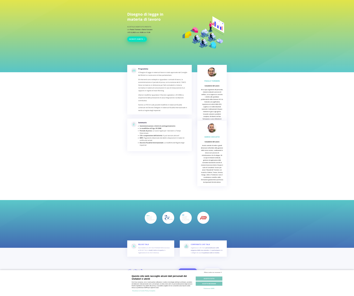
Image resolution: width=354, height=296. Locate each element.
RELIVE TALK (143, 244)
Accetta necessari (209, 283)
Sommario (142, 122)
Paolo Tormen (212, 81)
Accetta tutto (209, 278)
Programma (143, 69)
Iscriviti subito (136, 39)
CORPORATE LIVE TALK (200, 244)
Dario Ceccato (212, 137)
